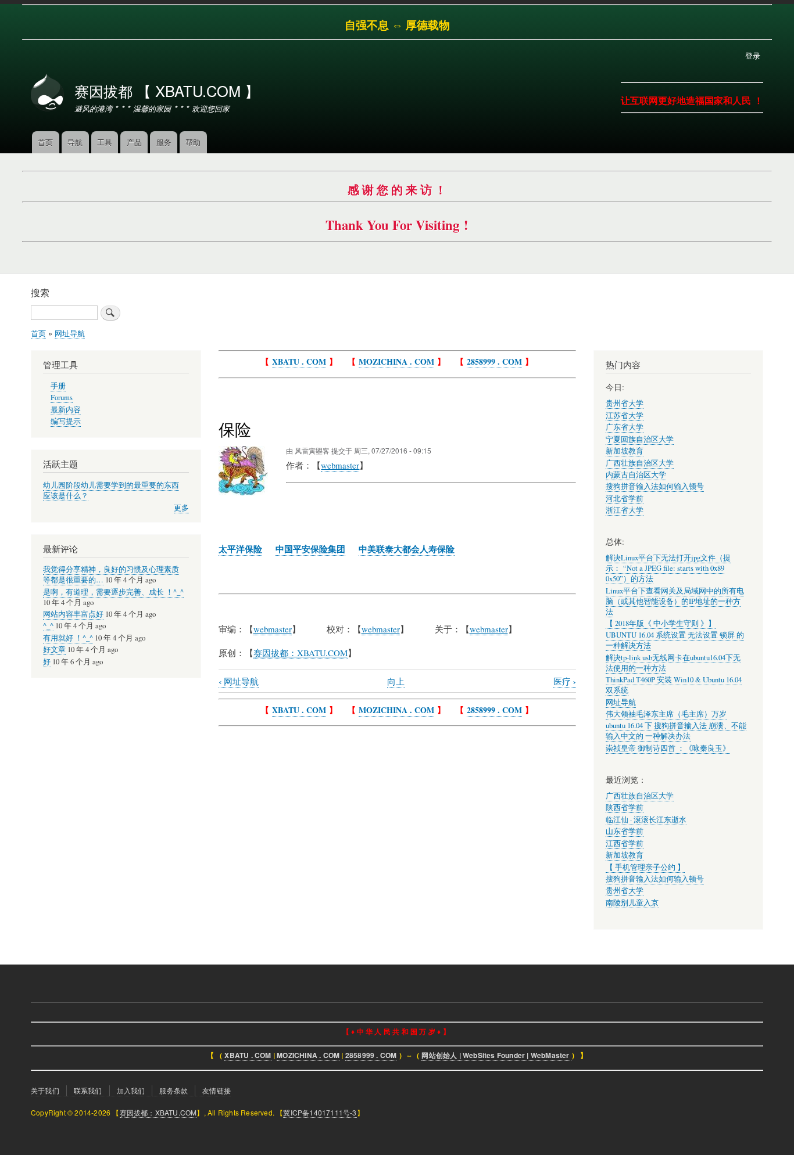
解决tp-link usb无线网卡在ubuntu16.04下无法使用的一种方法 (673, 663)
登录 (752, 55)
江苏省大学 (624, 415)
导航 (75, 141)
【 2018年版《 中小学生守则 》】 (661, 623)
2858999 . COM (494, 361)
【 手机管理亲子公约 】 (645, 867)
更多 (181, 508)
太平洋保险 (240, 548)
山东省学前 (624, 831)
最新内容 (66, 410)
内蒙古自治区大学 (636, 475)
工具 (104, 141)
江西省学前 (624, 843)
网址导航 (70, 333)
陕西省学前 (624, 807)
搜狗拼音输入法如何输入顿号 (655, 486)
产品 (134, 141)
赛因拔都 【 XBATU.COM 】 (166, 90)
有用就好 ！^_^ (68, 638)
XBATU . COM (299, 361)
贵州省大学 (624, 403)
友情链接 (216, 1090)
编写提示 (66, 421)
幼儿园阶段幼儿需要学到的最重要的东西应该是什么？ (111, 490)
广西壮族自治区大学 (640, 463)
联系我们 (88, 1090)
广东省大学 (624, 427)
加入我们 (131, 1090)
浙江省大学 (624, 510)
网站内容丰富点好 (73, 614)
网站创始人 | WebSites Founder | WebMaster (496, 1055)
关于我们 (45, 1090)
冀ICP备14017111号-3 (319, 1112)
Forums (62, 397)
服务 (163, 141)
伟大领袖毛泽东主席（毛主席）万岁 (666, 714)
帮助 (193, 141)
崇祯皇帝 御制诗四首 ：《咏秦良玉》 (668, 748)
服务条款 (173, 1090)
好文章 (54, 649)
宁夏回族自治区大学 (640, 439)
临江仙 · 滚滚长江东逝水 (646, 820)
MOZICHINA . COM (396, 361)
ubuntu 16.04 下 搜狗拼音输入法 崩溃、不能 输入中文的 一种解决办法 (676, 731)
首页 (45, 141)
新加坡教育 (624, 451)
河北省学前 (624, 498)
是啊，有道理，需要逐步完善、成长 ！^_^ (113, 592)
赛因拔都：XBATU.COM (158, 1112)
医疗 (564, 681)
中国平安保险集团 (310, 548)
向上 (396, 681)
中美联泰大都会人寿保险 (407, 548)
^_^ (48, 626)
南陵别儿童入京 (632, 903)
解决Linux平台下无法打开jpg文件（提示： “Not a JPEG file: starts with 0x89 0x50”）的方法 (668, 568)
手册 (58, 386)
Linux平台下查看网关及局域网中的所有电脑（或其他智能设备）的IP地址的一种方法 (675, 601)
